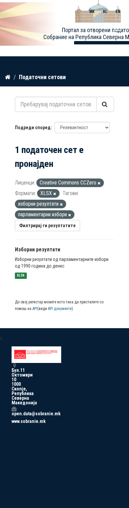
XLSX (20, 276)
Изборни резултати (37, 249)
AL (105, 11)
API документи (60, 308)
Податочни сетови (42, 77)
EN (117, 11)
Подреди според (33, 127)
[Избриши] (99, 183)
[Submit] (105, 104)
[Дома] (8, 77)
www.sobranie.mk (14, 421)
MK (92, 11)
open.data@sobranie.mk (14, 413)
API (34, 308)
